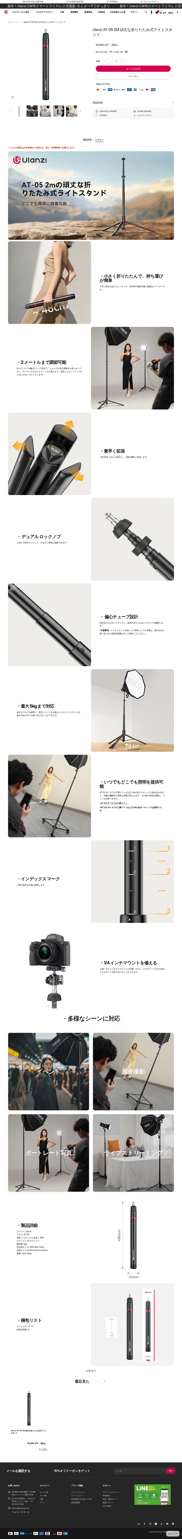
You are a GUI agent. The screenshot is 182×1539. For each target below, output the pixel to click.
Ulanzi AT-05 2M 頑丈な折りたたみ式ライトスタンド (28, 1432)
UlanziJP (159, 1532)
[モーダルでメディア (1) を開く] (45, 64)
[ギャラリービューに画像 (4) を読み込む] (58, 111)
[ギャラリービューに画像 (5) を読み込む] (71, 111)
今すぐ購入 (133, 76)
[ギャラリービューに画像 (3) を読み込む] (45, 111)
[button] (21, 12)
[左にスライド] (10, 110)
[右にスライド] (80, 110)
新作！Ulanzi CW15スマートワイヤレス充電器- (94, 6)
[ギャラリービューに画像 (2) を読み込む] (32, 111)
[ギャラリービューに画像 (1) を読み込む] (19, 111)
